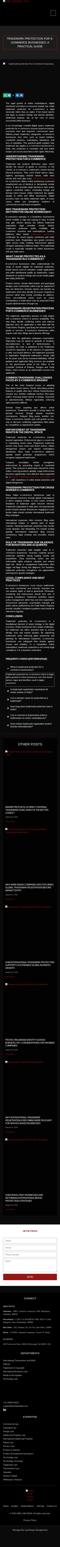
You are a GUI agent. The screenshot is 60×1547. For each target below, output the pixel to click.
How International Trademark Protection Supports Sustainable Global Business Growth (29, 965)
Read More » (10, 821)
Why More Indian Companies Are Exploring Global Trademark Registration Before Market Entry (29, 887)
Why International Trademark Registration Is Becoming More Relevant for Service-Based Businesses (28, 1120)
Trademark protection (43, 178)
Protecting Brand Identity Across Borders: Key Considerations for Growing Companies (30, 1043)
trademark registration (42, 234)
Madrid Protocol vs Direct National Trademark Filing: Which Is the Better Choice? (26, 810)
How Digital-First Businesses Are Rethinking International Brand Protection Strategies (24, 1198)
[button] (5, 95)
